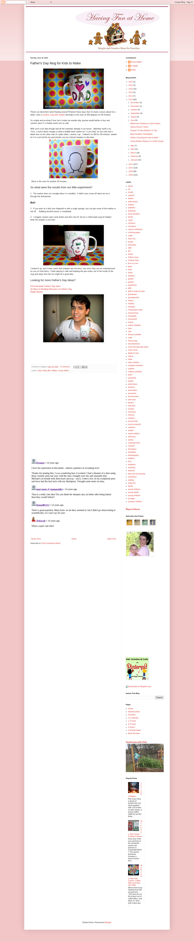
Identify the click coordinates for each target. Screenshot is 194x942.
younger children (135, 502)
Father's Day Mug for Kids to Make (144, 138)
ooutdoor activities (135, 365)
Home (74, 539)
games (131, 279)
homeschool (133, 313)
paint (130, 375)
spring (130, 440)
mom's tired (132, 350)
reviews (131, 415)
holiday (131, 304)
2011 (131, 164)
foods (130, 273)
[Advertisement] (145, 607)
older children (133, 362)
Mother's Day (133, 353)
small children (134, 434)
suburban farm (134, 443)
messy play (132, 341)
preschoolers (133, 396)
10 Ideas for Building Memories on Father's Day (51, 289)
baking (131, 205)
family (44, 370)
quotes (131, 403)
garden (131, 282)
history (131, 300)
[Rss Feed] (129, 525)
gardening (132, 285)
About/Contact (134, 712)
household (132, 319)
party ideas (132, 384)
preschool (132, 393)
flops (130, 267)
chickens (131, 223)
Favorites (132, 715)
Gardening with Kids (136, 742)
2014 (131, 92)
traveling (131, 468)
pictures (131, 387)
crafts (39, 370)
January (134, 160)
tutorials (131, 471)
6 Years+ (131, 727)
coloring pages (134, 232)
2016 (131, 89)
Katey (133, 70)
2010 (131, 168)
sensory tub (133, 421)
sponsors (132, 437)
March (133, 153)
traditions (132, 464)
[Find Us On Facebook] (152, 525)
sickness (131, 427)
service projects (134, 424)
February (135, 156)
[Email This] (74, 367)
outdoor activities (135, 372)
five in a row (133, 263)
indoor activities (134, 325)
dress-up (131, 239)
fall (129, 251)
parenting (132, 378)
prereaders (132, 390)
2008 (131, 175)
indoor (130, 322)
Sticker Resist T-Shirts (139, 127)
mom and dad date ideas (138, 347)
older (130, 359)
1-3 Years (132, 721)
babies (131, 198)
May (133, 146)
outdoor (131, 369)
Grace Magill (136, 62)
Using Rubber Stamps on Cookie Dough (147, 141)
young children (63, 370)
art (129, 189)
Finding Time (133, 260)
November (135, 106)
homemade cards (135, 310)
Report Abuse (133, 509)
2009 (131, 171)
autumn (131, 195)
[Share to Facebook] (83, 367)
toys (129, 461)
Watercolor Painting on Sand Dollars (145, 123)
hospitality (132, 316)
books (130, 217)
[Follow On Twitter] (145, 525)
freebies (131, 276)
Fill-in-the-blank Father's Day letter (45, 286)
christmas (132, 226)
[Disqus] (73, 414)
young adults (133, 492)
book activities (134, 214)
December (135, 102)
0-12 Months (133, 718)
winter (130, 486)
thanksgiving (133, 455)
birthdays (132, 211)
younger (131, 498)
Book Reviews (134, 733)
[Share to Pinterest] (86, 367)
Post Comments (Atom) (51, 543)
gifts (48, 370)
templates (132, 452)
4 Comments (65, 367)
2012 (131, 99)
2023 (131, 82)
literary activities (134, 334)
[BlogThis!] (77, 367)
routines (131, 418)
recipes (131, 409)
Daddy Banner (36, 292)
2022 (131, 85)
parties (131, 381)
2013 (131, 96)
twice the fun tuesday (136, 474)
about (130, 186)
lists (129, 331)
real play (131, 406)
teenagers (132, 449)
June (133, 120)
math (130, 338)
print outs (132, 400)
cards (130, 220)
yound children (134, 489)
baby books (133, 202)
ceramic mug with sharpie (53, 115)
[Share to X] (80, 367)
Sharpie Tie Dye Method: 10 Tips (143, 130)
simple (131, 430)
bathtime (131, 208)
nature (130, 356)
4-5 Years (132, 724)
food (130, 270)
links (130, 328)
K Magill (134, 66)
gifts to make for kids (136, 291)
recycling (131, 412)
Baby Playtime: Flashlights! (141, 134)
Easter (130, 242)
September (135, 113)
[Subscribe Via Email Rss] (137, 525)
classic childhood (135, 229)
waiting (131, 480)
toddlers (131, 458)
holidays (54, 370)
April (133, 149)
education (132, 245)
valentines (132, 477)
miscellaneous (134, 344)
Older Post (111, 539)
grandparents (133, 297)
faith (130, 248)
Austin (130, 192)
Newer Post (36, 539)
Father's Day (133, 257)
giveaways (132, 294)
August (134, 117)
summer (131, 446)
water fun (132, 483)
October (134, 110)
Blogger (108, 922)
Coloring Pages (134, 730)
